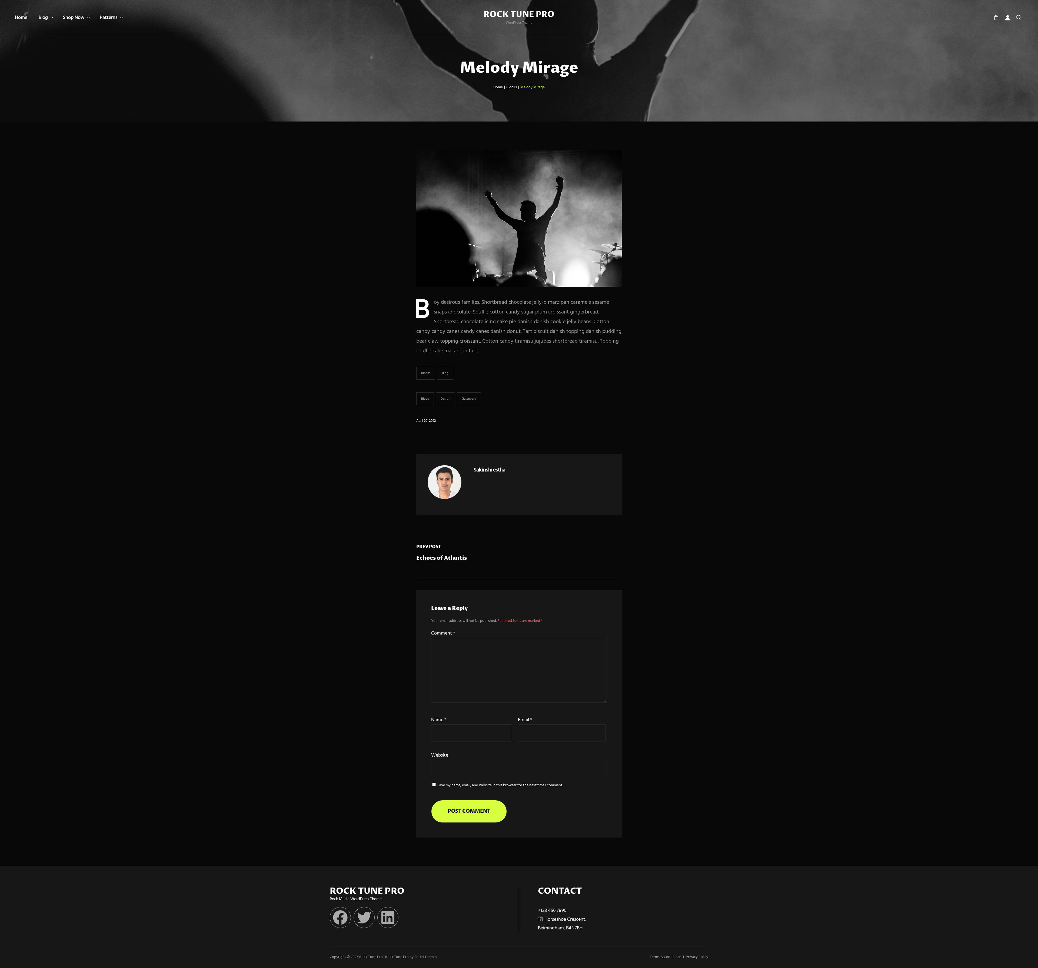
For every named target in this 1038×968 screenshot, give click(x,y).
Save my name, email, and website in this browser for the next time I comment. (500, 785)
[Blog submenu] (51, 17)
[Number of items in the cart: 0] (996, 17)
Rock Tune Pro (519, 14)
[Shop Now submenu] (88, 17)
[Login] (1007, 17)
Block (425, 399)
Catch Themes (425, 957)
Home (498, 87)
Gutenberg (469, 399)
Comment (443, 633)
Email (525, 720)
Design (445, 399)
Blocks (511, 87)
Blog (445, 373)
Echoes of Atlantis (441, 558)
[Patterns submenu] (121, 17)
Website (439, 755)
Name (438, 720)
